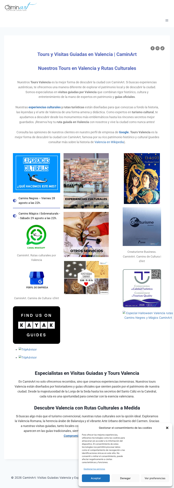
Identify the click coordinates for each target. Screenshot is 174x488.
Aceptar (96, 478)
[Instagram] (157, 48)
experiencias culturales (45, 107)
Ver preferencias (155, 478)
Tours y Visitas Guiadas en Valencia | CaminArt (87, 54)
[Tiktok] (162, 48)
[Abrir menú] (167, 20)
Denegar (125, 478)
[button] (167, 428)
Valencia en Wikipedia (109, 142)
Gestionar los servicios (94, 469)
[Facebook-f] (153, 48)
